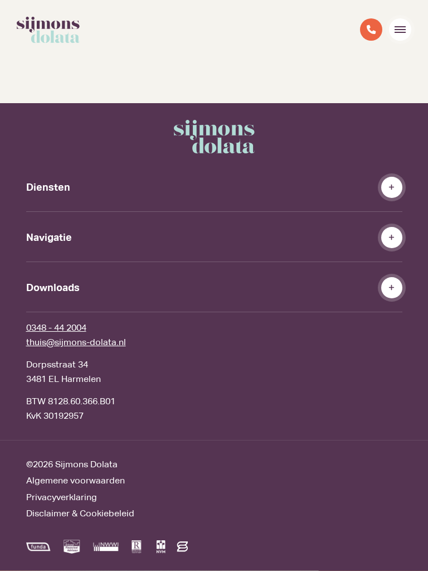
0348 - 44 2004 (56, 327)
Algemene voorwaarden (75, 480)
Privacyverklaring (61, 497)
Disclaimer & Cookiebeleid (80, 513)
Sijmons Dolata (86, 464)
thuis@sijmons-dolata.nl (76, 342)
